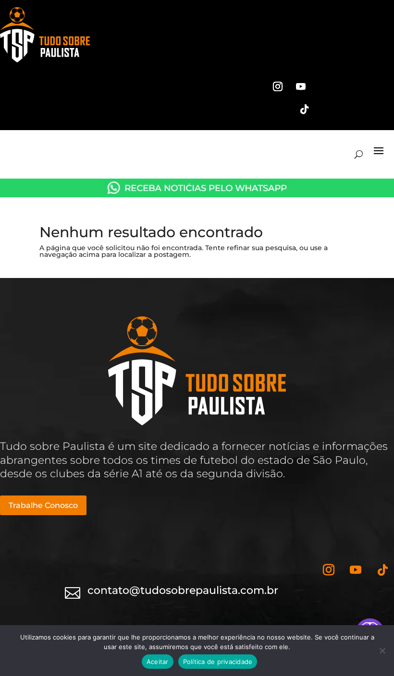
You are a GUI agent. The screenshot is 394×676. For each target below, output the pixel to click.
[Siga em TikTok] (304, 109)
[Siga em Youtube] (300, 86)
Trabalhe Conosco (43, 505)
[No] (382, 650)
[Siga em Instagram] (277, 86)
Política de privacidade (218, 661)
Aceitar (158, 661)
